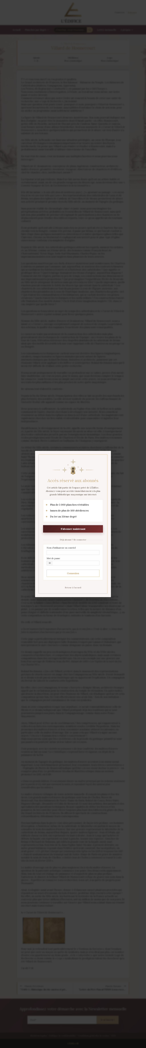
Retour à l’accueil (73, 587)
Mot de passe (53, 558)
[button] (50, 563)
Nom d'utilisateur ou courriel (61, 547)
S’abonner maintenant (73, 528)
